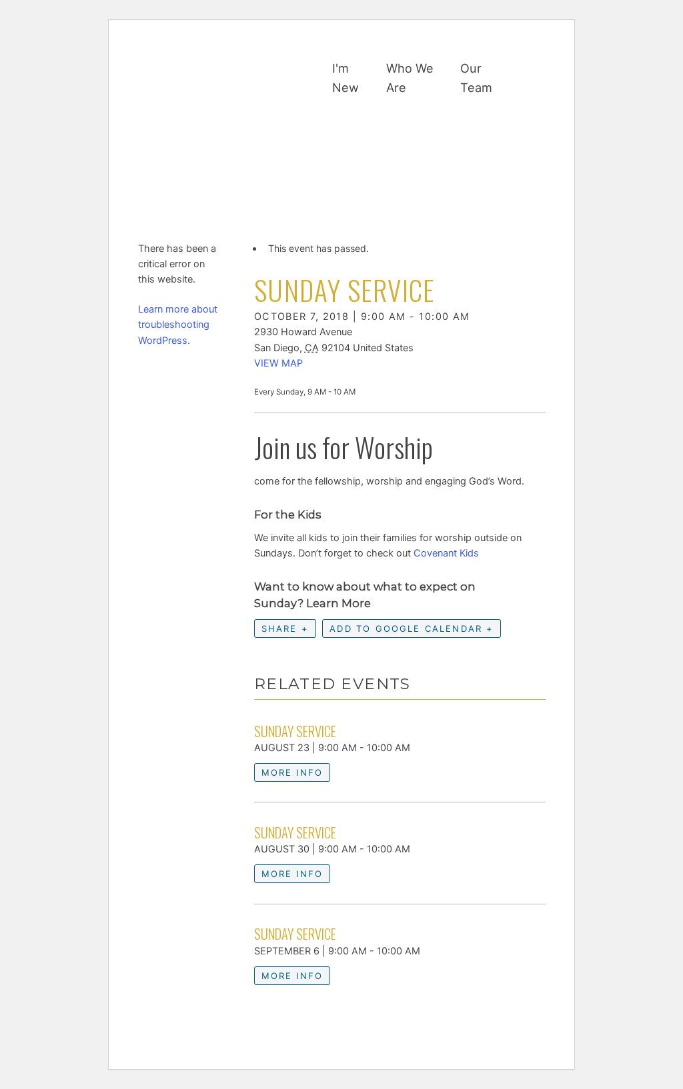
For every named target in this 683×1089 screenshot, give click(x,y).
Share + (285, 628)
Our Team (476, 78)
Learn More (338, 603)
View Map (278, 363)
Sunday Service (295, 731)
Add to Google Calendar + (411, 628)
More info (292, 772)
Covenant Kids (446, 553)
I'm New (345, 78)
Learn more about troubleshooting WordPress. (177, 324)
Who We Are (410, 78)
